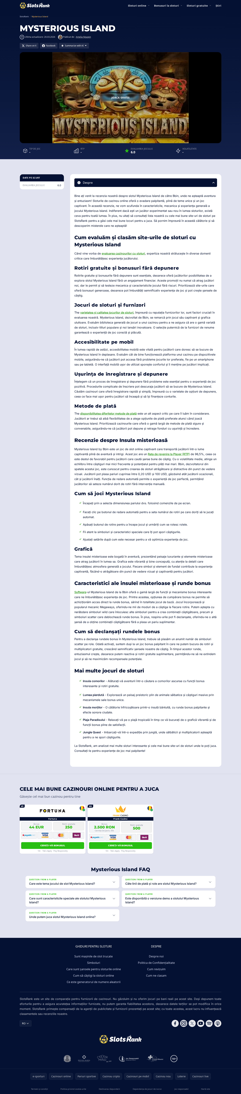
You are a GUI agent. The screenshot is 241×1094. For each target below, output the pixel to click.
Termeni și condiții (39, 1089)
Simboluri (93, 963)
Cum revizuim (156, 969)
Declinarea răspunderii (109, 1089)
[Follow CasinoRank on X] (192, 1023)
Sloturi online (137, 5)
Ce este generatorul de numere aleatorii (93, 982)
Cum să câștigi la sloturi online (93, 976)
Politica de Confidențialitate (156, 963)
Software (80, 592)
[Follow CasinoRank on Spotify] (209, 1023)
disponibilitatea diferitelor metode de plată (108, 413)
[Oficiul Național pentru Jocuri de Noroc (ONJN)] (67, 1058)
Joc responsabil (181, 1089)
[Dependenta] (155, 1058)
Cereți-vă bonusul (52, 845)
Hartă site (205, 1089)
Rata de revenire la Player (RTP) (169, 454)
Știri (218, 5)
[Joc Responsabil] (129, 1058)
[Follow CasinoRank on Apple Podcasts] (217, 1023)
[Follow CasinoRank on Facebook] (175, 1023)
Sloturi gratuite (197, 5)
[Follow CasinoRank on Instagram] (183, 1023)
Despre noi (156, 956)
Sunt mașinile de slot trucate (93, 956)
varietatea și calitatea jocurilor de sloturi (106, 312)
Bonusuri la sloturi (166, 5)
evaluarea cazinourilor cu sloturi (123, 253)
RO (24, 1023)
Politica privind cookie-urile (73, 1089)
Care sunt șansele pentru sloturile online (93, 969)
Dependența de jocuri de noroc (147, 1089)
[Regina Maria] (84, 1058)
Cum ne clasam (156, 976)
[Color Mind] (104, 1058)
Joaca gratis (120, 97)
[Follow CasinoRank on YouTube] (200, 1023)
